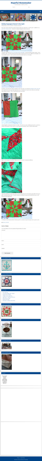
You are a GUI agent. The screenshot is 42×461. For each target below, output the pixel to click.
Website (3, 248)
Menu (2, 11)
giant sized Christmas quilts (6, 28)
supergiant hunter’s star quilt (35, 88)
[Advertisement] (5, 404)
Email (3, 244)
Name (3, 240)
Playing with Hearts (6, 299)
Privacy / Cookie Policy (21, 457)
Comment (4, 230)
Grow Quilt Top (5, 292)
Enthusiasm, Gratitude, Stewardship (9, 300)
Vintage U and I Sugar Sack (7, 295)
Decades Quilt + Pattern (7, 294)
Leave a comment (6, 222)
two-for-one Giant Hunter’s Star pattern (18, 52)
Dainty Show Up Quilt (6, 298)
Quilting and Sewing (18, 25)
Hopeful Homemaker (21, 2)
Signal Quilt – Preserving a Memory (9, 297)
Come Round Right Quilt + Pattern (9, 293)
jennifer (12, 25)
